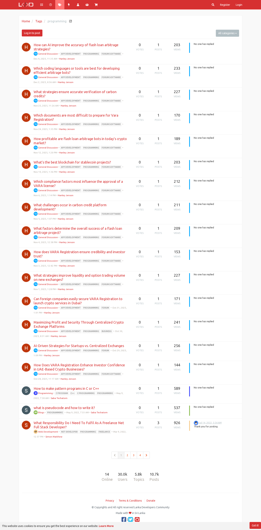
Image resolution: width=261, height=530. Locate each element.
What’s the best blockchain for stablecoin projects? (72, 162)
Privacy (110, 500)
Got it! (255, 525)
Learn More (106, 526)
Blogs (41, 412)
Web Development (48, 431)
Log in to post (32, 33)
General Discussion (48, 53)
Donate (151, 500)
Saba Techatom (59, 398)
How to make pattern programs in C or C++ (66, 388)
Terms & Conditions (130, 500)
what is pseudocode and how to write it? (64, 408)
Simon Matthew (53, 436)
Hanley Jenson (67, 58)
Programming (45, 393)
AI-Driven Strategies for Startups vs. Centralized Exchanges (79, 346)
